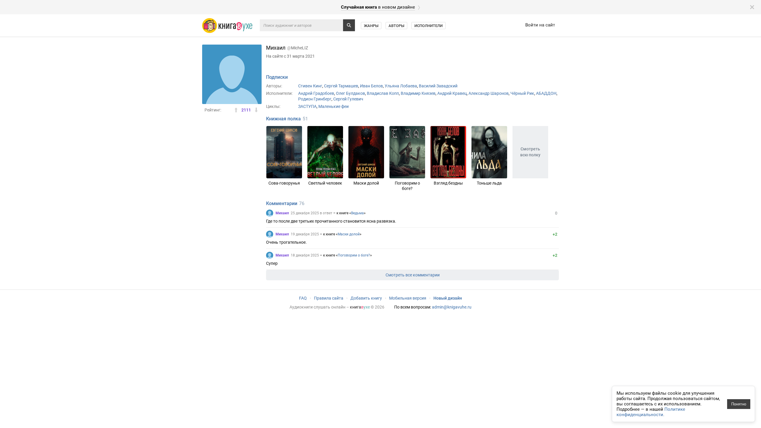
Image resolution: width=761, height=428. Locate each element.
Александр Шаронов (488, 93)
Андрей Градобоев (316, 93)
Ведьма (357, 213)
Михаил (282, 213)
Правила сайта (328, 298)
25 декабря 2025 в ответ (311, 213)
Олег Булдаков (350, 93)
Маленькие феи (333, 106)
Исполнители (428, 25)
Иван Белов (371, 86)
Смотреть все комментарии (413, 275)
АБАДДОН (546, 93)
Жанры (371, 25)
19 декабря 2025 (305, 234)
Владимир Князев (418, 93)
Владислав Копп (383, 93)
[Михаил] (269, 213)
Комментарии (281, 203)
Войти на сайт (540, 25)
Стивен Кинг (310, 86)
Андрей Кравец (452, 93)
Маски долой (349, 234)
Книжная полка (283, 119)
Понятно (738, 404)
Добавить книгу (366, 298)
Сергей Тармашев (341, 86)
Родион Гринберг (314, 99)
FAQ (303, 298)
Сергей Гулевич (348, 99)
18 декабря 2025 (305, 255)
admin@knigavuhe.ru (451, 307)
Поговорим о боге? (354, 255)
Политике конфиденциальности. (651, 412)
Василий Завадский (438, 86)
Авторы (396, 25)
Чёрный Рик (522, 93)
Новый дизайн (447, 298)
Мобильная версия (407, 298)
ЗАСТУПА (307, 106)
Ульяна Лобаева (401, 86)
